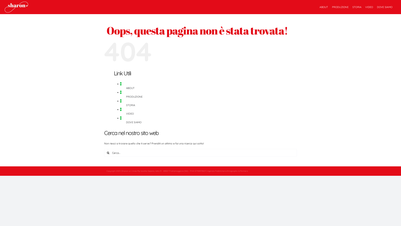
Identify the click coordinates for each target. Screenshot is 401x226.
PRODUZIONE (134, 96)
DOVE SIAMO (133, 122)
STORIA (130, 105)
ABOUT (130, 88)
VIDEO (130, 113)
